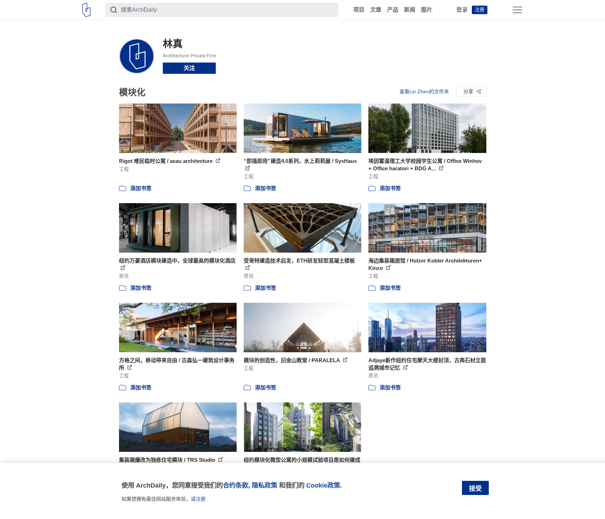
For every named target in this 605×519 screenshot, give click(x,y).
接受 (475, 488)
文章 (375, 10)
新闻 (409, 10)
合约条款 (235, 485)
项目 (358, 10)
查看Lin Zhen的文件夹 (424, 91)
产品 (392, 10)
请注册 (198, 499)
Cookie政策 (323, 485)
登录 (462, 10)
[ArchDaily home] (86, 10)
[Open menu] (517, 10)
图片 (426, 10)
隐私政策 (264, 485)
